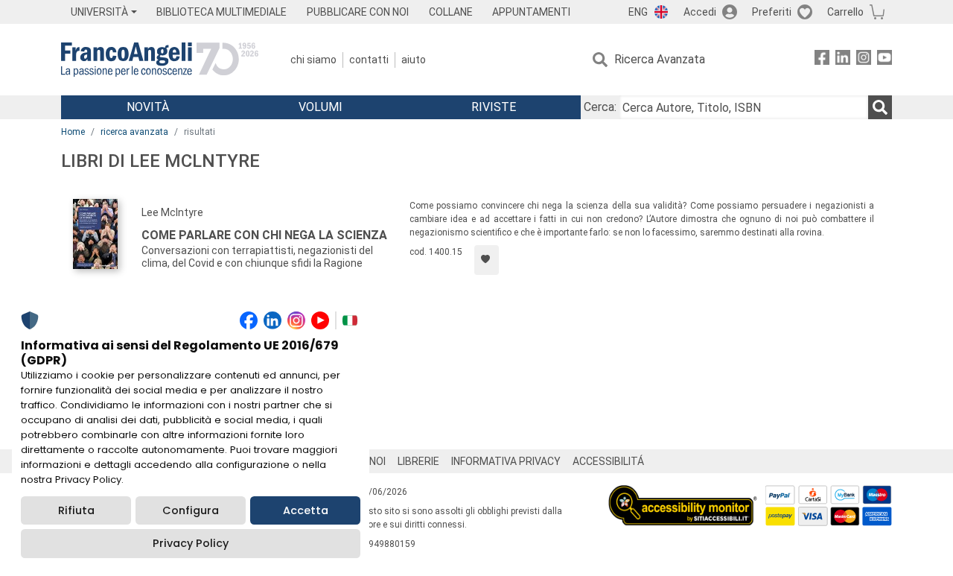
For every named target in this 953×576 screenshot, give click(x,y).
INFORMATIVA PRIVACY (506, 461)
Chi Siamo (313, 60)
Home (73, 132)
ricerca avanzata (134, 132)
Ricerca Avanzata (659, 59)
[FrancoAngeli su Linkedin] (842, 60)
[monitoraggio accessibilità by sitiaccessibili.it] (682, 494)
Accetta (305, 510)
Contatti (369, 60)
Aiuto (413, 60)
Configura (190, 510)
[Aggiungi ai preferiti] (486, 260)
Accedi (699, 12)
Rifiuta (76, 510)
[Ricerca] (880, 107)
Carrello (845, 12)
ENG (638, 12)
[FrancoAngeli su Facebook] (822, 60)
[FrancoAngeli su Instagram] (863, 60)
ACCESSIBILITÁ (608, 461)
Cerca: (600, 107)
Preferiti (771, 12)
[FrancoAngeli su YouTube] (884, 60)
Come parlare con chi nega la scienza (264, 235)
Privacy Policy (191, 543)
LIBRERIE (418, 461)
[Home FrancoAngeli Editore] (159, 59)
